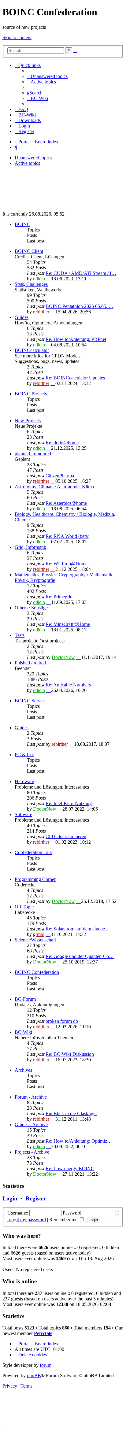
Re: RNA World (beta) (67, 536)
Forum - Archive (31, 1097)
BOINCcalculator (32, 350)
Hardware (24, 781)
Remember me (64, 1219)
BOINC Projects (31, 393)
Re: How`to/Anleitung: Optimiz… (79, 1141)
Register (36, 1198)
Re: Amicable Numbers (68, 684)
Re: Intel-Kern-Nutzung (69, 803)
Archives (23, 1070)
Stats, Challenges (31, 284)
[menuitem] (47, 76)
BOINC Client (29, 251)
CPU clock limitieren (66, 836)
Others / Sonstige (31, 607)
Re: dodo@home (62, 442)
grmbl (38, 934)
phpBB (34, 1375)
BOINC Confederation (37, 972)
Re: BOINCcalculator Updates (75, 377)
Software (23, 814)
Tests (19, 635)
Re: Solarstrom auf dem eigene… (78, 928)
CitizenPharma (60, 475)
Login (9, 1198)
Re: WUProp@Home (66, 563)
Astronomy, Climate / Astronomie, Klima (54, 486)
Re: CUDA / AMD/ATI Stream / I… (81, 273)
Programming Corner (35, 879)
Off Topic (24, 906)
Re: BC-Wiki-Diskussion (70, 1054)
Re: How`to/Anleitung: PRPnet (76, 339)
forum (45, 1365)
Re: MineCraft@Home (68, 624)
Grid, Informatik (30, 547)
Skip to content (16, 37)
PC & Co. (24, 754)
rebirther (41, 311)
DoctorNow (63, 657)
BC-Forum (25, 999)
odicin (39, 278)
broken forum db (62, 1021)
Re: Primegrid (59, 596)
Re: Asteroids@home (66, 503)
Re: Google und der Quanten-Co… (80, 956)
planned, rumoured (33, 453)
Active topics (27, 163)
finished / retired (30, 662)
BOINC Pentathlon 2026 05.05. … (79, 306)
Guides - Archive (31, 1124)
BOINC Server (29, 700)
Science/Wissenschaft (35, 939)
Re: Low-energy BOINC (70, 1168)
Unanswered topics (33, 157)
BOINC (22, 224)
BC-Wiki (23, 1032)
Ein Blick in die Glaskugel (71, 1113)
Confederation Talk (33, 852)
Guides (21, 317)
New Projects (28, 420)
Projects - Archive (32, 1152)
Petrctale (43, 1333)
